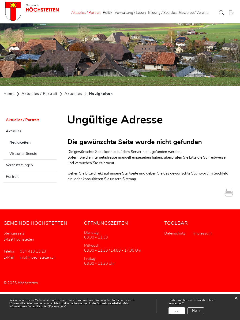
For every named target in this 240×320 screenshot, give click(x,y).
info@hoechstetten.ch (38, 257)
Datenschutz (174, 233)
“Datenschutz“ (57, 306)
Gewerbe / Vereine (193, 13)
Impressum (202, 233)
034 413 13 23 (33, 251)
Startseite (130, 173)
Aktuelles (13, 131)
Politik (107, 13)
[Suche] (222, 12)
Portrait (12, 177)
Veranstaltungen (19, 165)
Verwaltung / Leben (130, 13)
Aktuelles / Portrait (86, 13)
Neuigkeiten (31, 142)
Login (232, 12)
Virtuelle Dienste (23, 154)
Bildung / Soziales (162, 13)
